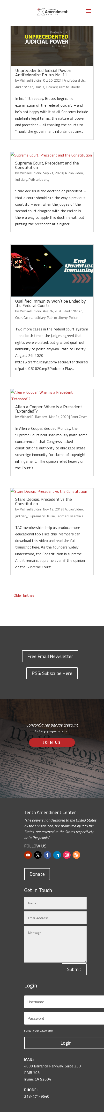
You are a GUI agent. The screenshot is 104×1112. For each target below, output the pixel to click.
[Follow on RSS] (76, 855)
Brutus (39, 86)
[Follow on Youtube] (28, 855)
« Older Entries (22, 595)
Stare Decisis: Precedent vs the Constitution (43, 501)
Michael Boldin (30, 80)
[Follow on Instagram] (67, 855)
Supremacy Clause (42, 515)
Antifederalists (74, 80)
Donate (37, 874)
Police (73, 317)
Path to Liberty (69, 86)
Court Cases (23, 317)
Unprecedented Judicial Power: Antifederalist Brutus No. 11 (43, 72)
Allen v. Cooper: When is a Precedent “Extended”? (48, 408)
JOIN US (52, 742)
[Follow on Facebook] (47, 855)
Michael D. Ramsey (33, 416)
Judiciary (52, 86)
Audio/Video (24, 86)
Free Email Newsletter (50, 656)
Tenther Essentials (69, 515)
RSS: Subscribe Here (52, 673)
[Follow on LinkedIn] (57, 855)
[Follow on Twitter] (38, 855)
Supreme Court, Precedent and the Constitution (47, 165)
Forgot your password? (38, 1030)
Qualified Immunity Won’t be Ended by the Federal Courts (50, 303)
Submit (74, 969)
